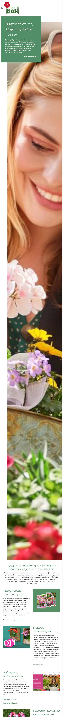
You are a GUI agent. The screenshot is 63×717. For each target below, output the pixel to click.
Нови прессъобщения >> (11, 703)
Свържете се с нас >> (10, 699)
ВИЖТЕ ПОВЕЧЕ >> (30, 56)
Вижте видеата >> (38, 665)
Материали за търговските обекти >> (15, 620)
